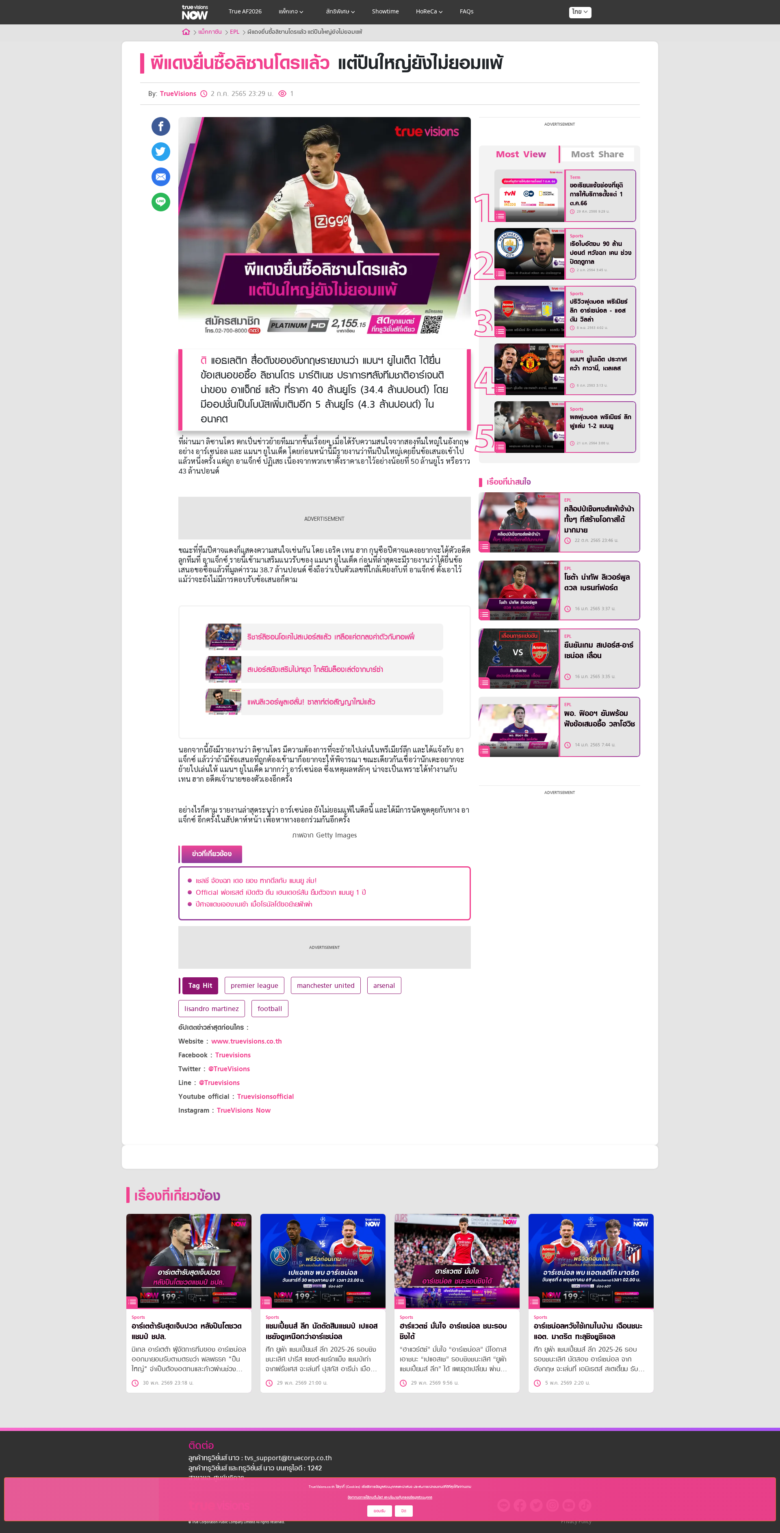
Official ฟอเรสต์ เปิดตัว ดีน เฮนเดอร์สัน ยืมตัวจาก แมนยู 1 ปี (281, 892)
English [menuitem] (574, 41)
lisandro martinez (211, 1008)
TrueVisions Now (244, 1110)
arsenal (384, 985)
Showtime (385, 12)
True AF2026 (245, 12)
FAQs (467, 12)
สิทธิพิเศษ (337, 12)
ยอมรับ (380, 1511)
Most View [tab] (521, 154)
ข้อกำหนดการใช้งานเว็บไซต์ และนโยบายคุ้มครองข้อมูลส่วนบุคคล (390, 1497)
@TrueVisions (229, 1068)
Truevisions (233, 1055)
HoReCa (426, 12)
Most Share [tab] (597, 154)
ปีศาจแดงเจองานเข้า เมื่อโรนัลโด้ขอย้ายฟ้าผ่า (254, 904)
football (270, 1008)
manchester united (326, 985)
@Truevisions (219, 1082)
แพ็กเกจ (288, 12)
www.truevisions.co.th (246, 1041)
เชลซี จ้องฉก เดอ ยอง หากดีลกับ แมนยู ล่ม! (256, 880)
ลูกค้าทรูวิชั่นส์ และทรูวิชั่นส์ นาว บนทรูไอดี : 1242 (255, 1469)
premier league (254, 985)
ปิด (403, 1511)
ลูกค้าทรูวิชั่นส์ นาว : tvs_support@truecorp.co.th (260, 1458)
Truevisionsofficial (265, 1096)
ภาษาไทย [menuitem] (572, 28)
